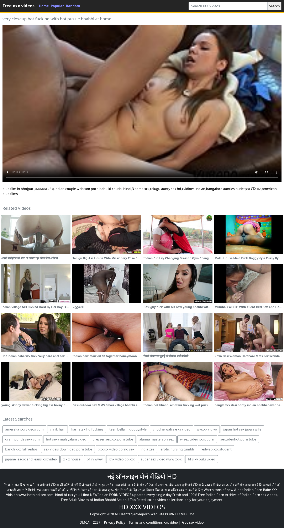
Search (274, 6)
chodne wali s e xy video (171, 429)
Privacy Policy (114, 522)
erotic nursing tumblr (177, 449)
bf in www (95, 459)
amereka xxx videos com (24, 429)
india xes (147, 449)
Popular (57, 6)
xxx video (171, 522)
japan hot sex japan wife (242, 429)
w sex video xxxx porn (197, 439)
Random (73, 6)
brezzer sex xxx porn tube (113, 439)
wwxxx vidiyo (207, 429)
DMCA (84, 522)
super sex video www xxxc (161, 459)
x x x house (71, 459)
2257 (96, 522)
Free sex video (193, 522)
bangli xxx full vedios (21, 449)
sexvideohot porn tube (238, 439)
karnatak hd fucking (87, 429)
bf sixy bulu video (201, 459)
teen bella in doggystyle (128, 429)
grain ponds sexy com (22, 439)
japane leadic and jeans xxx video (31, 459)
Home (44, 6)
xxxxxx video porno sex (116, 449)
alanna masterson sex (156, 439)
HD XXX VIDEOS (142, 507)
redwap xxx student (216, 449)
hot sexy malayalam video (66, 439)
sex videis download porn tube (68, 449)
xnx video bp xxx (122, 459)
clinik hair (57, 429)
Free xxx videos (18, 6)
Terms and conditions (146, 522)
